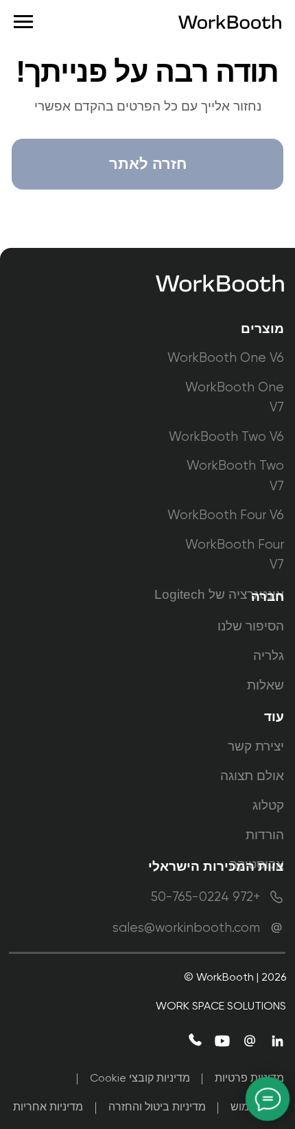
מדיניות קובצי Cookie (140, 1078)
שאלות (265, 685)
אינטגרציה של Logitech (219, 594)
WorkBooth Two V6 (226, 437)
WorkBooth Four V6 (225, 515)
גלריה (268, 655)
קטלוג (268, 805)
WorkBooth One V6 (225, 358)
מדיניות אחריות (48, 1107)
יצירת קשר (256, 746)
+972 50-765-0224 (205, 897)
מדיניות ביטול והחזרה (157, 1107)
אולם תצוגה (252, 775)
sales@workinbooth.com (186, 928)
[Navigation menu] (23, 22)
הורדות (265, 835)
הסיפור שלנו (250, 626)
